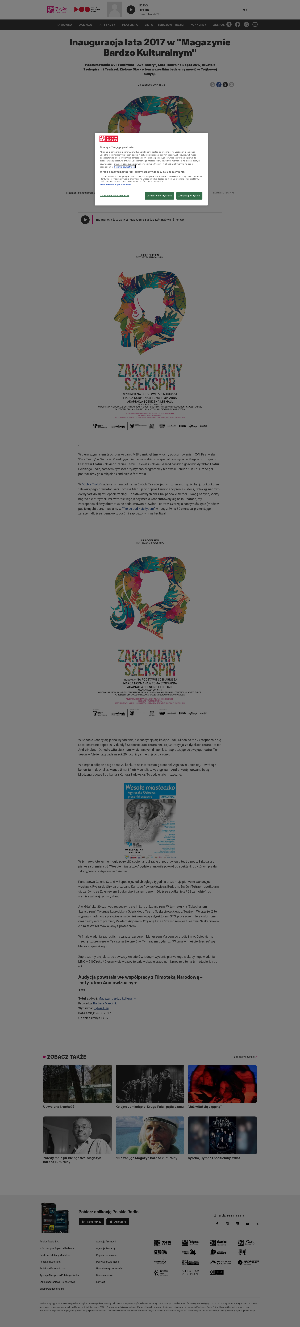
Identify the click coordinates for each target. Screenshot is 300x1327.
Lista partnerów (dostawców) (115, 184)
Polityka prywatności (124, 167)
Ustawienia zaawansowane (114, 195)
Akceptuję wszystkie (189, 196)
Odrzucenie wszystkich (159, 196)
